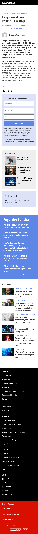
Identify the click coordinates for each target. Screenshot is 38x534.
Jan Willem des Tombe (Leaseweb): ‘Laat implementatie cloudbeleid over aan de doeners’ (15, 247)
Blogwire (5, 444)
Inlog (4, 469)
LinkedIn (8, 487)
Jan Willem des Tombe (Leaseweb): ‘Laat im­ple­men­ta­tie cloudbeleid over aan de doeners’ (25, 307)
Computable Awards (9, 383)
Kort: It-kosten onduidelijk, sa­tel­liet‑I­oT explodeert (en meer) (25, 319)
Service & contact (8, 461)
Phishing (5, 403)
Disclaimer (6, 509)
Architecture (20, 326)
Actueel (23, 26)
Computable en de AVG (10, 457)
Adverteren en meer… (9, 420)
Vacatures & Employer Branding (13, 432)
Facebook (8, 479)
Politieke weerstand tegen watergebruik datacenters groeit (15, 258)
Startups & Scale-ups (23, 289)
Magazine (5, 387)
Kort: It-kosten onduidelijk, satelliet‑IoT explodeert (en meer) (15, 235)
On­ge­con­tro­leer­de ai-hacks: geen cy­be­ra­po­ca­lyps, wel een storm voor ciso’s (25, 342)
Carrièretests (6, 376)
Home (4, 13)
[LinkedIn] (8, 91)
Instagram (8, 494)
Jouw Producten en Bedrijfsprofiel (14, 424)
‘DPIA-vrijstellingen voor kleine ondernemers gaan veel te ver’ (17, 268)
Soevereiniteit (20, 300)
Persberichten (7, 436)
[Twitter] (11, 91)
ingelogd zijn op (17, 200)
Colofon (5, 453)
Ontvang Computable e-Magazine (14, 391)
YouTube (8, 491)
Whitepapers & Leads (9, 428)
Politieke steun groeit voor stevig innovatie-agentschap (16, 226)
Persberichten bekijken (10, 440)
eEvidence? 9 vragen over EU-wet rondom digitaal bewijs (25, 354)
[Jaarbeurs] (19, 529)
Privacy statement (8, 520)
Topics (4, 399)
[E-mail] (4, 91)
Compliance (19, 349)
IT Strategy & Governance (17, 13)
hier (18, 141)
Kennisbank (6, 379)
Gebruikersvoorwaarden (11, 514)
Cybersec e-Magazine (10, 395)
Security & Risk (21, 335)
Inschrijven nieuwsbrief (10, 465)
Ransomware (6, 407)
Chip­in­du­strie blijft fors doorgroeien (24, 330)
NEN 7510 (5, 411)
